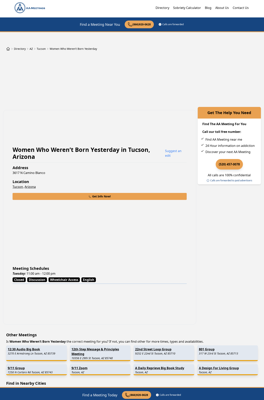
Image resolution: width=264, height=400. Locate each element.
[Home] (8, 49)
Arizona (30, 187)
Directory (162, 8)
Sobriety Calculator (187, 8)
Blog (208, 8)
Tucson (18, 187)
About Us (222, 8)
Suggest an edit (173, 153)
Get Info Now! (101, 196)
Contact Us (241, 8)
